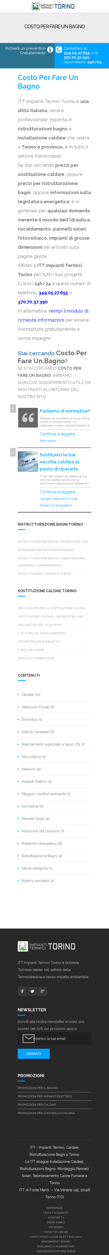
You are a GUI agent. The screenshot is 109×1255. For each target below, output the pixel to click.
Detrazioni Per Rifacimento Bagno (46, 550)
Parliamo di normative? (65, 411)
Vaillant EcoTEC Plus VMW (39, 625)
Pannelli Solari (33, 819)
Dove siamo (56, 1222)
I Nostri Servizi (55, 1213)
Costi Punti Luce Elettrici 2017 (56, 1237)
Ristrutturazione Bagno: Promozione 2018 (53, 541)
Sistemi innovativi (35, 881)
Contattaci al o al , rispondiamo (83, 55)
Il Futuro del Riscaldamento (41, 633)
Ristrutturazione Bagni (39, 856)
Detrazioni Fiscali (65, 499)
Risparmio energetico (56, 505)
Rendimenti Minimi (55, 1241)
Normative (48, 441)
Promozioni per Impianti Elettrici (45, 1096)
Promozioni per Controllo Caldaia (46, 1113)
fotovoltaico (31, 757)
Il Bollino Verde (31, 650)
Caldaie (45, 499)
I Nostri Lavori (56, 1232)
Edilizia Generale (35, 732)
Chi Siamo (55, 1227)
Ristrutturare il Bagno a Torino (44, 573)
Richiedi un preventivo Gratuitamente (25, 50)
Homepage (54, 1208)
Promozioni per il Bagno (38, 1088)
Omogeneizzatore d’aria (56, 1251)
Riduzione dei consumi (40, 831)
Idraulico (29, 769)
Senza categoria (35, 868)
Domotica (30, 719)
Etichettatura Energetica (39, 641)
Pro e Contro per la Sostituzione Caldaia (51, 608)
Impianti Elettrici (34, 781)
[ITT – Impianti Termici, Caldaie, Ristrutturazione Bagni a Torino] (54, 6)
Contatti (56, 1217)
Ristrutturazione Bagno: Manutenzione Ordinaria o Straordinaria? (51, 562)
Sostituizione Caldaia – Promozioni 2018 (50, 616)
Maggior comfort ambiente (44, 794)
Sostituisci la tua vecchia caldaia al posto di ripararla (59, 461)
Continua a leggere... (58, 433)
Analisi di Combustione (36, 658)
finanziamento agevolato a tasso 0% (51, 744)
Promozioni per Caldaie (37, 1104)
